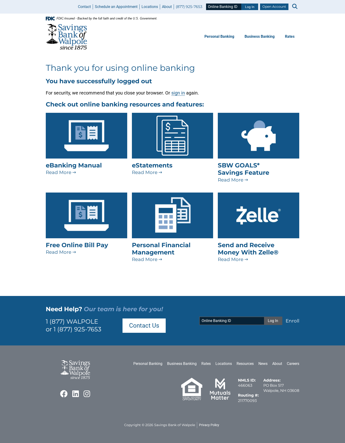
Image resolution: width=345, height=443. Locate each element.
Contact (84, 6)
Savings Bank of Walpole (174, 425)
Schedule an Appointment (116, 6)
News (263, 363)
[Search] (294, 7)
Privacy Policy (209, 425)
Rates (290, 36)
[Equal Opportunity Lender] (191, 399)
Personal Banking (219, 36)
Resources (245, 363)
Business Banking (260, 36)
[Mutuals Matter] (220, 399)
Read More (59, 172)
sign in (178, 93)
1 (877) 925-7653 (77, 329)
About (167, 6)
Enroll (292, 321)
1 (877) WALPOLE (72, 321)
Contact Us (144, 325)
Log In (249, 7)
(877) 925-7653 (189, 6)
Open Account (274, 6)
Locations (150, 6)
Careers (293, 363)
